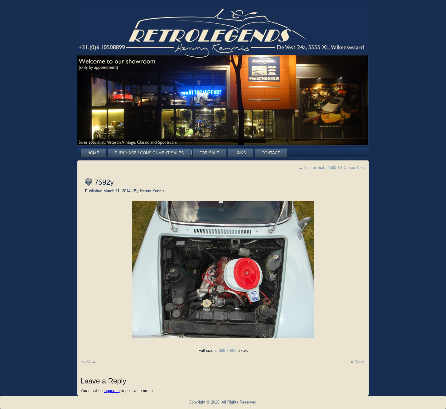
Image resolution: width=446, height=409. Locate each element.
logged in (112, 390)
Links (240, 153)
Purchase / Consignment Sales (149, 153)
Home (93, 153)
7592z (86, 361)
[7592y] (223, 339)
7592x (359, 361)
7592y (104, 182)
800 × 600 (227, 350)
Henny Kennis (152, 191)
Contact (271, 153)
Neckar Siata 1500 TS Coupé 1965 (332, 167)
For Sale (209, 153)
